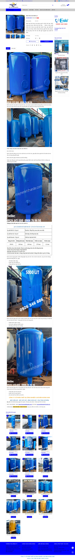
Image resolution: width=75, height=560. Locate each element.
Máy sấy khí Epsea (61, 55)
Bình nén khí (29, 23)
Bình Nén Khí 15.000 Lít (13, 494)
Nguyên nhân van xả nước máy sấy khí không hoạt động (61, 92)
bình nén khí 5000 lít (22, 223)
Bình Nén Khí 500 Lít (29, 429)
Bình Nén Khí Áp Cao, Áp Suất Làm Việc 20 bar (45, 515)
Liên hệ (47, 41)
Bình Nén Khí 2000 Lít (45, 451)
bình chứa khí (38, 256)
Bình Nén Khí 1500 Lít (29, 451)
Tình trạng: (28, 35)
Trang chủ (7, 12)
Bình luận (13, 48)
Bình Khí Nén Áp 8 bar (45, 494)
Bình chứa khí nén (11, 104)
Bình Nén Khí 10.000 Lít (45, 472)
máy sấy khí (28, 387)
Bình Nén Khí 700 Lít (45, 429)
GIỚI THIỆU (31, 9)
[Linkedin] (34, 45)
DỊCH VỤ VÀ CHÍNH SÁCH (45, 9)
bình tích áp (47, 23)
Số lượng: (28, 38)
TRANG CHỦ (25, 9)
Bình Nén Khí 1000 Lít (13, 451)
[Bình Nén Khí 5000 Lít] (13, 5)
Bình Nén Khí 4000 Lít (29, 472)
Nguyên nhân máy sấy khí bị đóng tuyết (61, 73)
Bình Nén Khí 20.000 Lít (29, 494)
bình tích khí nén (38, 25)
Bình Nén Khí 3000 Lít (13, 472)
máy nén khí (33, 30)
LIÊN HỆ (53, 9)
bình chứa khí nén (19, 148)
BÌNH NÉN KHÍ (13, 12)
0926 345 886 (63, 5)
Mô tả (8, 48)
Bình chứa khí (37, 29)
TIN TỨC (37, 9)
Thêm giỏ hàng (33, 41)
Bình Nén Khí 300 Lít (13, 429)
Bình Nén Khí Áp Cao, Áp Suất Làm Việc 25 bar (13, 535)
